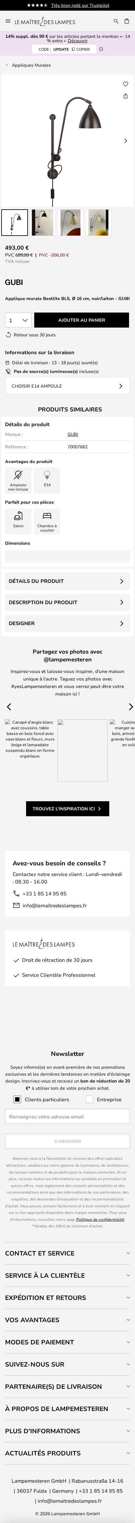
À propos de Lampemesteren (56, 1408)
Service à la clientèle (45, 1275)
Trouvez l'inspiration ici (64, 809)
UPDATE (64, 49)
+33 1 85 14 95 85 (45, 893)
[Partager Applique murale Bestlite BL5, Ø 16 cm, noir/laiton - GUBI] (125, 95)
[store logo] (49, 21)
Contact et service (39, 1253)
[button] (14, 222)
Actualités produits (43, 1453)
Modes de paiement (39, 1342)
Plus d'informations (42, 1431)
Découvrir (78, 40)
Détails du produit (36, 581)
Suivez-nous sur (34, 1364)
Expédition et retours (45, 1297)
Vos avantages (32, 1320)
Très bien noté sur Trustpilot (80, 5)
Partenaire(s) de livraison (53, 1386)
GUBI (73, 434)
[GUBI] (36, 282)
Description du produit (43, 602)
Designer (22, 623)
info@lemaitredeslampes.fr (55, 905)
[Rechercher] (116, 21)
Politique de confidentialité (100, 1219)
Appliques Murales (31, 65)
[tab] (67, 1253)
